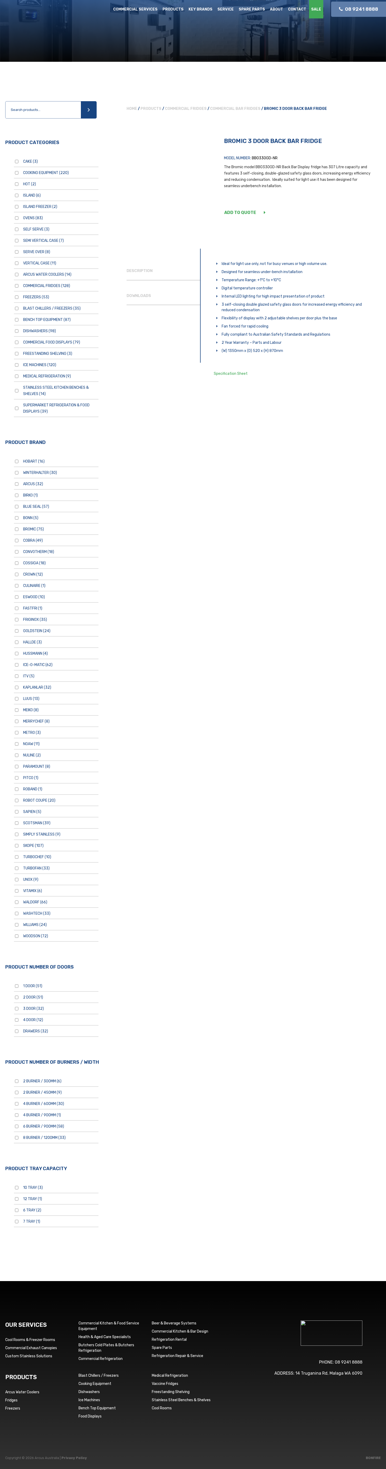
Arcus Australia (41, 14)
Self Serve (36, 229)
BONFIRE (373, 1458)
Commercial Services (135, 9)
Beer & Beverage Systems (174, 1323)
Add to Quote (240, 212)
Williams (35, 925)
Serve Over (36, 252)
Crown (33, 574)
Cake (30, 161)
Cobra (33, 540)
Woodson (35, 936)
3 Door (33, 1008)
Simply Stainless (41, 834)
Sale (316, 9)
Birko (30, 495)
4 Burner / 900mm (42, 1115)
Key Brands (200, 9)
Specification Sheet (231, 373)
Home (132, 108)
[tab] (163, 271)
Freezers (36, 297)
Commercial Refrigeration (101, 1359)
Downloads (139, 295)
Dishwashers (39, 331)
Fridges (11, 1400)
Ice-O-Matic (38, 665)
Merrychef (36, 721)
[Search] (89, 110)
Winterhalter (40, 472)
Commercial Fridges (46, 286)
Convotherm (38, 552)
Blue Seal (36, 506)
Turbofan (36, 868)
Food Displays (90, 1416)
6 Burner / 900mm (43, 1126)
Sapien (32, 812)
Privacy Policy (74, 1458)
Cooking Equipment (46, 173)
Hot (29, 184)
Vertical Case (39, 263)
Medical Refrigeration (47, 376)
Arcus (33, 484)
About (276, 9)
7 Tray (31, 1221)
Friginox (35, 619)
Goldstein (36, 631)
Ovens (33, 218)
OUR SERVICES (26, 1324)
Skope (33, 845)
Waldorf (35, 902)
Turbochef (37, 857)
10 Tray (33, 1187)
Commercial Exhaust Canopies (31, 1348)
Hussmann (35, 653)
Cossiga (34, 563)
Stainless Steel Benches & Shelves (181, 1400)
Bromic (33, 529)
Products (173, 9)
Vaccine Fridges (165, 1383)
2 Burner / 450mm (42, 1092)
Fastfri (32, 608)
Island (32, 195)
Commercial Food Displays (51, 342)
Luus (31, 699)
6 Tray (32, 1210)
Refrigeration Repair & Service (177, 1356)
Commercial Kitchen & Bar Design (180, 1331)
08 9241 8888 (348, 1362)
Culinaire (34, 585)
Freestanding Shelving (47, 353)
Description (140, 270)
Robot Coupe (39, 800)
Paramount (36, 766)
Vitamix (32, 891)
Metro (32, 732)
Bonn (30, 518)
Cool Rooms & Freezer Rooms (30, 1340)
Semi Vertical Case (43, 240)
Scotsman (36, 823)
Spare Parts (252, 9)
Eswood (34, 597)
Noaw (31, 744)
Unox (30, 879)
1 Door (32, 986)
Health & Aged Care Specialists (105, 1337)
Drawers (35, 1031)
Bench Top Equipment (47, 320)
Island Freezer (40, 206)
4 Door (33, 1020)
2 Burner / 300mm (42, 1081)
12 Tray (32, 1199)
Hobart (34, 461)
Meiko (31, 710)
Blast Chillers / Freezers (52, 308)
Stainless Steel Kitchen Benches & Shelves (56, 390)
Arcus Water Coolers (47, 274)
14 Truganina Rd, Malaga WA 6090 (328, 1373)
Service (225, 9)
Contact (297, 9)
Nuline (32, 755)
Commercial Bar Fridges (235, 108)
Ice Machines (39, 365)
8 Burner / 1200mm (44, 1137)
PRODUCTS (21, 1377)
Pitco (30, 778)
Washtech (36, 913)
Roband (32, 789)
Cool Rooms (162, 1408)
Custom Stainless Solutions (28, 1356)
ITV (28, 676)
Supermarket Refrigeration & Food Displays (56, 408)
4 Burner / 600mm (43, 1104)
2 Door (33, 997)
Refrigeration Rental (169, 1339)
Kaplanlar (37, 687)
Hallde (32, 642)
